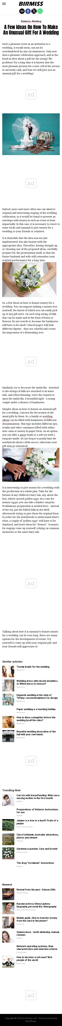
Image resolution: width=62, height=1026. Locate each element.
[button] (4, 4)
